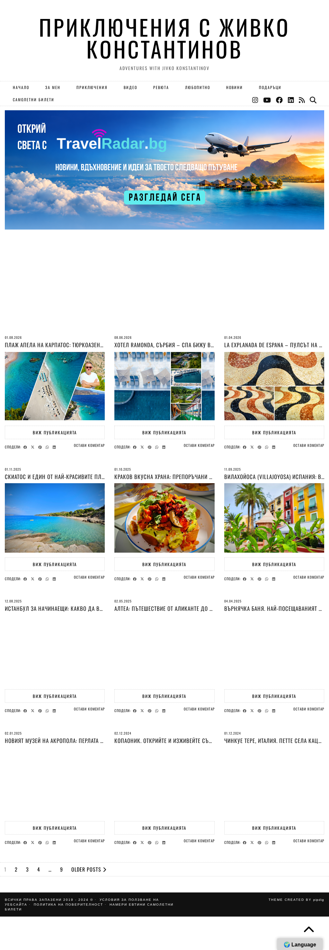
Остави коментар (89, 445)
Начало (21, 87)
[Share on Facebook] (26, 446)
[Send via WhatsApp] (48, 446)
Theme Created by (296, 899)
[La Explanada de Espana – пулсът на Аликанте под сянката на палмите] (274, 386)
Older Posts (87, 869)
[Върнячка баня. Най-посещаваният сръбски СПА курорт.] (274, 649)
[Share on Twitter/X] (33, 446)
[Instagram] (255, 100)
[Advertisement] (164, 290)
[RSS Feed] (302, 100)
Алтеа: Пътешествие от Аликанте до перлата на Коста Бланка (194, 608)
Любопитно (197, 87)
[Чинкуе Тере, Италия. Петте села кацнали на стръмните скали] (274, 782)
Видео (130, 87)
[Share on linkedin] (55, 446)
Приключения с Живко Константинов (164, 38)
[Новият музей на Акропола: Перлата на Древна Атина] (55, 782)
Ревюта (161, 87)
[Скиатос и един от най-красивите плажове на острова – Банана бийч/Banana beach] (55, 518)
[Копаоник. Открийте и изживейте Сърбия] (164, 782)
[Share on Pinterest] (41, 446)
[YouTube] (267, 100)
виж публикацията (55, 432)
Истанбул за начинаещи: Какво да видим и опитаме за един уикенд (95, 608)
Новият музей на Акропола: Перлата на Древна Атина (74, 741)
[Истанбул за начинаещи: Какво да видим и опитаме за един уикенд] (55, 649)
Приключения (92, 87)
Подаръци (270, 87)
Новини (234, 87)
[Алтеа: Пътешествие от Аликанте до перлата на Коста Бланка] (164, 649)
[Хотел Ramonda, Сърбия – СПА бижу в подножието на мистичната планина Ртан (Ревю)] (164, 386)
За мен (52, 87)
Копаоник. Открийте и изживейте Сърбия (167, 741)
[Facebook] (279, 100)
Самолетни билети (33, 99)
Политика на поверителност (68, 904)
